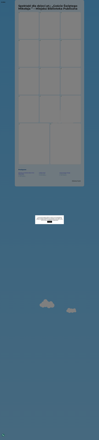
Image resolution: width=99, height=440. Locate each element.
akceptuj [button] (49, 221)
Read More (55, 220)
